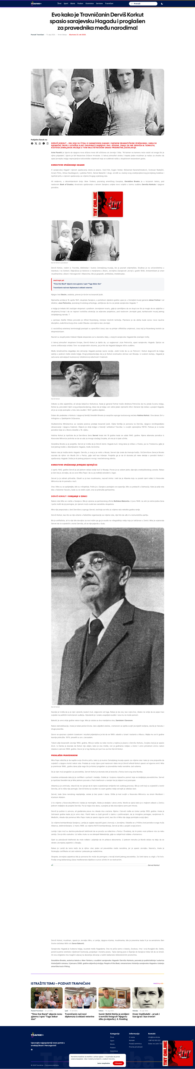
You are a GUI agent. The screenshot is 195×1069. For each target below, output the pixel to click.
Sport (66, 3)
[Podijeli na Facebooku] (32, 143)
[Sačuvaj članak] (47, 143)
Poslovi (80, 3)
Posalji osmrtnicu (135, 1044)
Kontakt (132, 1040)
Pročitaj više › (158, 983)
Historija (135, 1011)
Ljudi (66, 1011)
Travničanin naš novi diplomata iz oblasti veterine (72, 288)
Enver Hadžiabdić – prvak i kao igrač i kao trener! (146, 1015)
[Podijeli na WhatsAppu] (40, 143)
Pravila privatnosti (135, 1047)
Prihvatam (118, 1063)
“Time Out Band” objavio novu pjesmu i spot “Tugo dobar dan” (77, 284)
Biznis (72, 3)
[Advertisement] (97, 52)
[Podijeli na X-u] (36, 143)
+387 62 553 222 (154, 1040)
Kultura (101, 1011)
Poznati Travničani (37, 34)
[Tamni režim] (162, 4)
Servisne (99, 3)
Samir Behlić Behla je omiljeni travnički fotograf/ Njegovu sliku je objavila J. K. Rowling (114, 1016)
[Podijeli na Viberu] (43, 143)
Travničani (109, 3)
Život (59, 3)
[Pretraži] (131, 3)
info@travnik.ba (154, 1037)
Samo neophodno (103, 1063)
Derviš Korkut (58, 496)
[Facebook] (32, 1049)
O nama (132, 1037)
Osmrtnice (90, 3)
